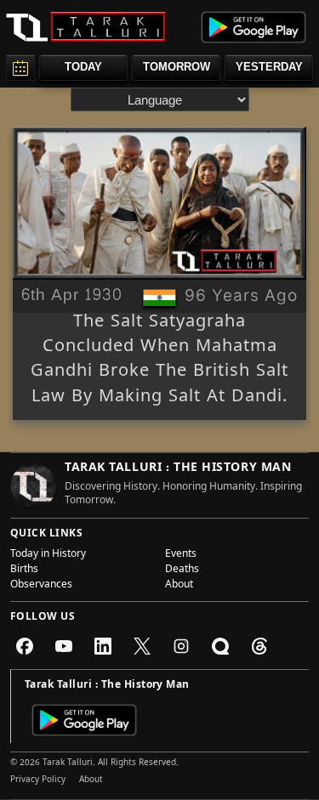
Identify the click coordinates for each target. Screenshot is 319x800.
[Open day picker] (20, 67)
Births (24, 570)
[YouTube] (63, 646)
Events (181, 555)
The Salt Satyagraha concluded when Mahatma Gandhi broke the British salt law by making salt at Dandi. (159, 361)
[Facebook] (24, 646)
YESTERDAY (269, 66)
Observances (41, 586)
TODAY (83, 66)
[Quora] (220, 646)
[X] (142, 646)
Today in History (48, 555)
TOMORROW (176, 66)
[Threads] (259, 646)
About (179, 586)
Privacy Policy (38, 780)
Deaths (182, 570)
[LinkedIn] (102, 646)
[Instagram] (181, 646)
